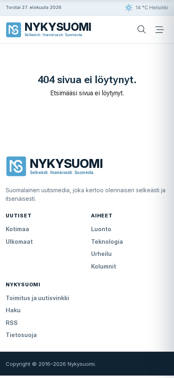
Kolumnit (103, 266)
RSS (12, 322)
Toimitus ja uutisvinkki (37, 297)
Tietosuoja (21, 334)
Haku (13, 310)
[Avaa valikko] (159, 30)
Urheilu (101, 253)
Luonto (101, 229)
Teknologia (107, 241)
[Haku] (142, 30)
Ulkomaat (19, 241)
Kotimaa (17, 229)
